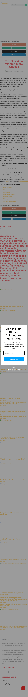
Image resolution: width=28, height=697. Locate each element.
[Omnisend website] (14, 368)
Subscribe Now (14, 359)
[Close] (23, 327)
